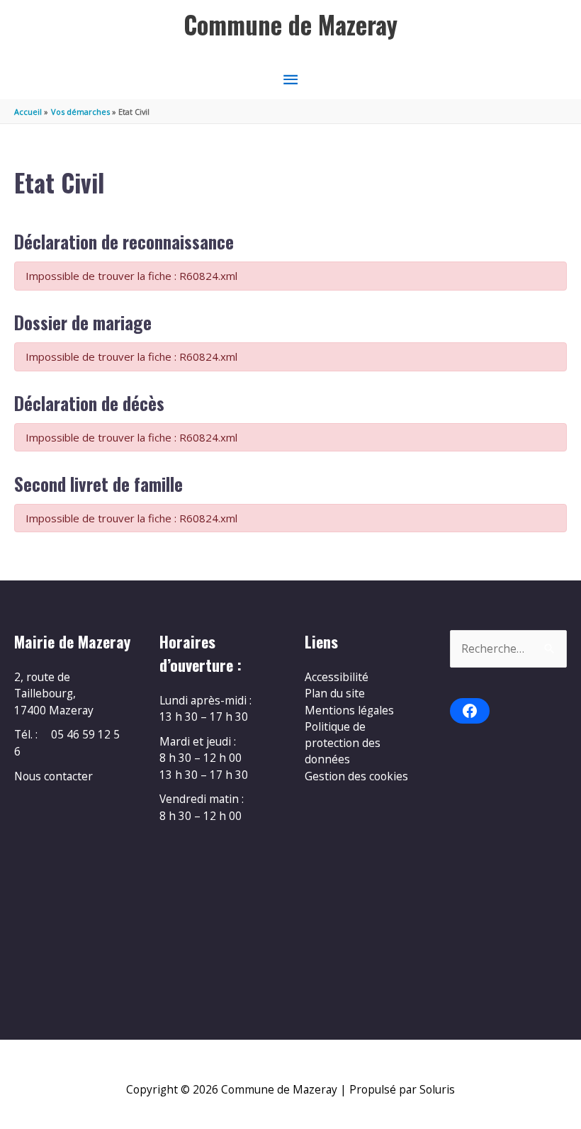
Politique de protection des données (342, 743)
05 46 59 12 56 (67, 742)
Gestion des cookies (356, 776)
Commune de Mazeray (290, 24)
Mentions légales (349, 710)
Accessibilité (336, 677)
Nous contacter (53, 776)
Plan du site (335, 693)
